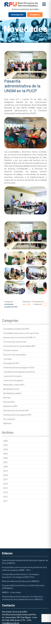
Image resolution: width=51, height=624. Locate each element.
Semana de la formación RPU (16, 410)
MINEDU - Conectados (11, 592)
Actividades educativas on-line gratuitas (21, 333)
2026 (5, 441)
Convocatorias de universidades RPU (19, 346)
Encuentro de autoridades (14, 355)
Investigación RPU (11, 363)
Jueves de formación (12, 376)
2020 (5, 467)
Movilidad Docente (11, 389)
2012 (5, 497)
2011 (5, 501)
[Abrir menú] (44, 4)
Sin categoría (9, 419)
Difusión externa (10, 350)
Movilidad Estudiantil (12, 393)
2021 (5, 462)
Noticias (7, 398)
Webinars (7, 423)
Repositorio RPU (10, 406)
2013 (5, 492)
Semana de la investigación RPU (17, 415)
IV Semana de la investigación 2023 (18, 368)
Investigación (17, 15)
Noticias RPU (9, 402)
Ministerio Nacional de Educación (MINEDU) (20, 581)
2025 (5, 445)
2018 (5, 475)
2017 (5, 479)
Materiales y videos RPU (13, 385)
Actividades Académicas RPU (16, 329)
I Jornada (7, 359)
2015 (5, 488)
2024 (5, 449)
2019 (5, 471)
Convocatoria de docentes (15, 342)
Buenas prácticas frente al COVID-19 (19, 337)
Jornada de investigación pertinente (19, 372)
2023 (5, 454)
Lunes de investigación (13, 380)
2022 (5, 458)
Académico (35, 15)
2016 (5, 484)
